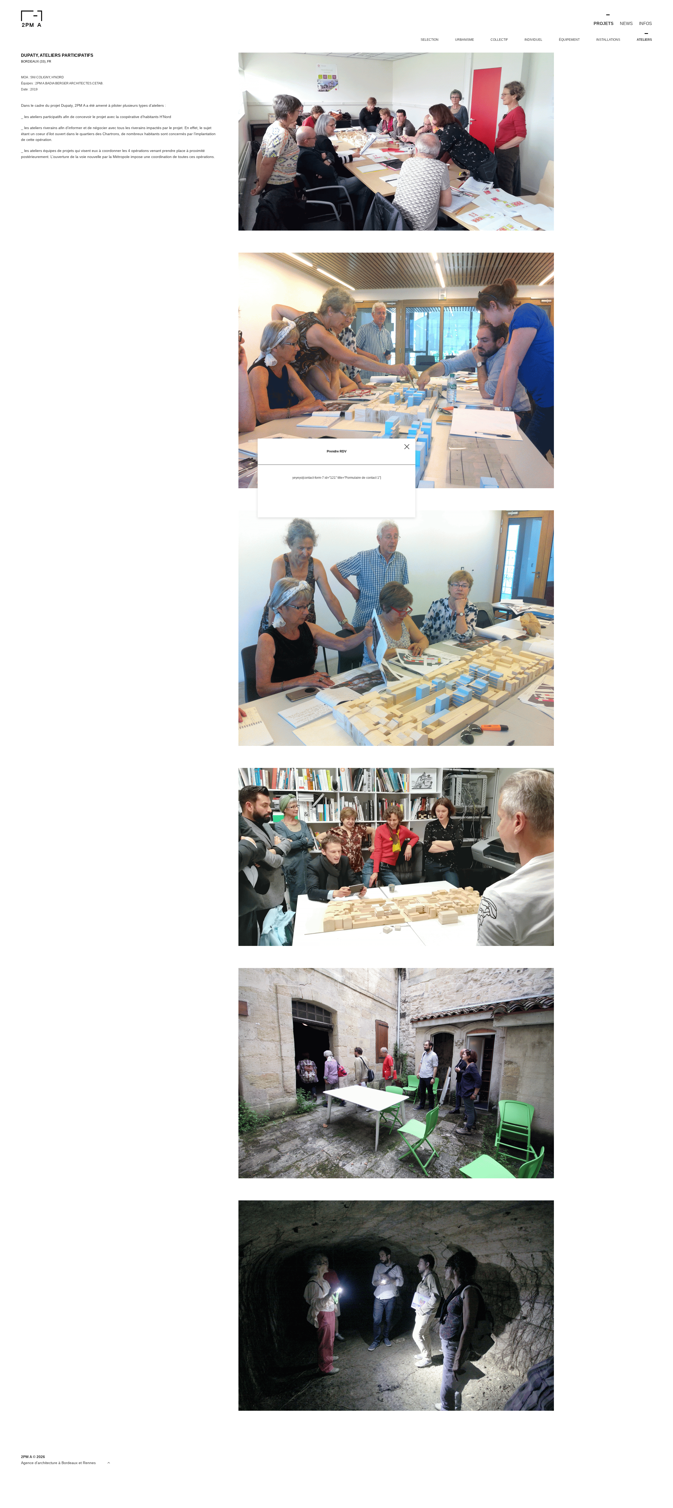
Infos (645, 23)
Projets (604, 23)
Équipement (569, 40)
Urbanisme (464, 40)
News (626, 23)
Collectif (499, 40)
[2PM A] (65, 19)
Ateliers (644, 40)
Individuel (533, 40)
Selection (430, 40)
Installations (608, 40)
